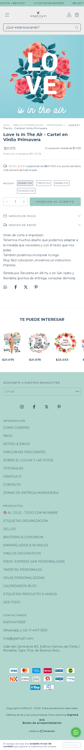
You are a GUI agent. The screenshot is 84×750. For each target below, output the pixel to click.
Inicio (6, 125)
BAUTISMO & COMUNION (23, 537)
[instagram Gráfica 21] (22, 407)
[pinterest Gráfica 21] (59, 407)
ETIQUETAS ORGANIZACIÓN (25, 521)
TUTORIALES (13, 468)
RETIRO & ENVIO (16, 444)
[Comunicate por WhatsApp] (76, 732)
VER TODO (11, 602)
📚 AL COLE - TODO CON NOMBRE (30, 513)
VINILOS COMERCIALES (28, 125)
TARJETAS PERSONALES (22, 570)
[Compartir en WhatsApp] (5, 287)
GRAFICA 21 (12, 476)
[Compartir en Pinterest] (36, 287)
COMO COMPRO (16, 428)
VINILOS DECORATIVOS (22, 553)
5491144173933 (14, 622)
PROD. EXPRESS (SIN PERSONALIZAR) (34, 561)
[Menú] (7, 15)
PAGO (7, 436)
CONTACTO (12, 485)
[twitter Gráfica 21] (47, 407)
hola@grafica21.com (18, 638)
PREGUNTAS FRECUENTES (24, 452)
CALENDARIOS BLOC (20, 586)
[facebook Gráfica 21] (34, 407)
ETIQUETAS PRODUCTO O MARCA (30, 594)
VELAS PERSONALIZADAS (24, 578)
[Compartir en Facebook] (16, 287)
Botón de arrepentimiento (42, 723)
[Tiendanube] (42, 732)
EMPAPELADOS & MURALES (25, 545)
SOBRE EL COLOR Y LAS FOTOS (28, 460)
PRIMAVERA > (56, 125)
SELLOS (9, 529)
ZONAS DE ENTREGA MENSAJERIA (31, 493)
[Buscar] (76, 27)
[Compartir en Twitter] (26, 287)
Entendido (71, 745)
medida (8, 183)
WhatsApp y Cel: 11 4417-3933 (25, 630)
